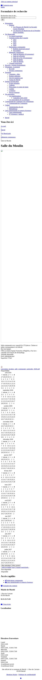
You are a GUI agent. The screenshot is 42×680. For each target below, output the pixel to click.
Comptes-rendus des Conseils (18, 38)
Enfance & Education (12, 81)
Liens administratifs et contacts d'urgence (18, 110)
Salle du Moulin (18, 61)
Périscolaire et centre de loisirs (18, 87)
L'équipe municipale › (22, 567)
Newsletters (17, 50)
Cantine (11, 89)
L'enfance (12, 90)
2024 (14, 41)
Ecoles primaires (14, 83)
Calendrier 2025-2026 (20, 98)
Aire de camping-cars (16, 78)
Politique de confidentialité (27, 674)
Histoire (11, 25)
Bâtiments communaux (16, 52)
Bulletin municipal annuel (21, 49)
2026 (14, 45)
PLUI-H (11, 69)
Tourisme (8, 72)
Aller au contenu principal (9, 2)
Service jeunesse (14, 92)
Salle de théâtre (18, 60)
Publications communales (17, 47)
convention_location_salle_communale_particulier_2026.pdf (20, 369)
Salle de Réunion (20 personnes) (23, 54)
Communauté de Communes (18, 103)
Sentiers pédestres (14, 76)
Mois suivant (16, 565)
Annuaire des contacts (10, 586)
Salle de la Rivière (19, 56)
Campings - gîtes (14, 74)
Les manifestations (15, 96)
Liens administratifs (15, 112)
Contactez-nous (8, 5)
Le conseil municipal (15, 36)
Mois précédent (6, 565)
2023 (14, 40)
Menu (3, 7)
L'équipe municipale (15, 63)
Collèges (12, 85)
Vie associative (9, 94)
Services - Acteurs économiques (15, 65)
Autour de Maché (14, 80)
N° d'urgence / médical (16, 114)
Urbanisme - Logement (12, 67)
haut (13, 567)
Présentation (9, 23)
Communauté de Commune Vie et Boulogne (19, 101)
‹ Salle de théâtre (6, 567)
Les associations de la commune (19, 100)
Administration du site (16, 107)
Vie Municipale (10, 34)
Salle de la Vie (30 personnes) (22, 58)
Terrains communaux (16, 70)
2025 (14, 43)
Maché (7, 118)
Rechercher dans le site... (9, 16)
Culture (7, 105)
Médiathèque (13, 109)
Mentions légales (11, 674)
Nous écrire (7, 604)
